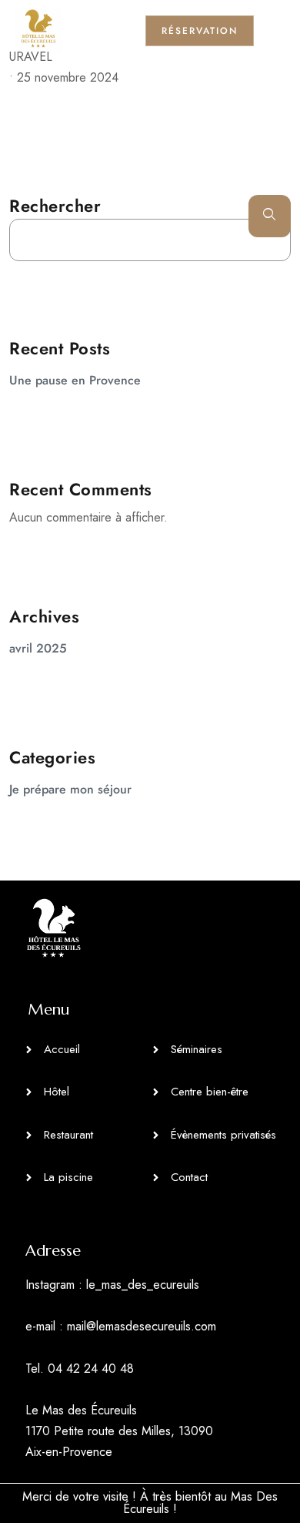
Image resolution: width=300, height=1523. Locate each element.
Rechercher (55, 205)
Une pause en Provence (75, 380)
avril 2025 (38, 648)
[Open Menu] (277, 30)
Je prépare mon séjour (70, 789)
